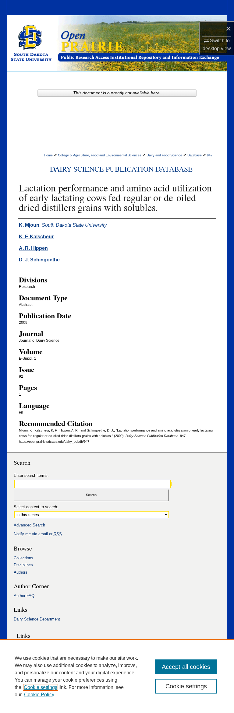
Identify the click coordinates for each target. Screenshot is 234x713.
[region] (117, 676)
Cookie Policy (39, 694)
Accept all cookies (186, 666)
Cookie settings (40, 687)
